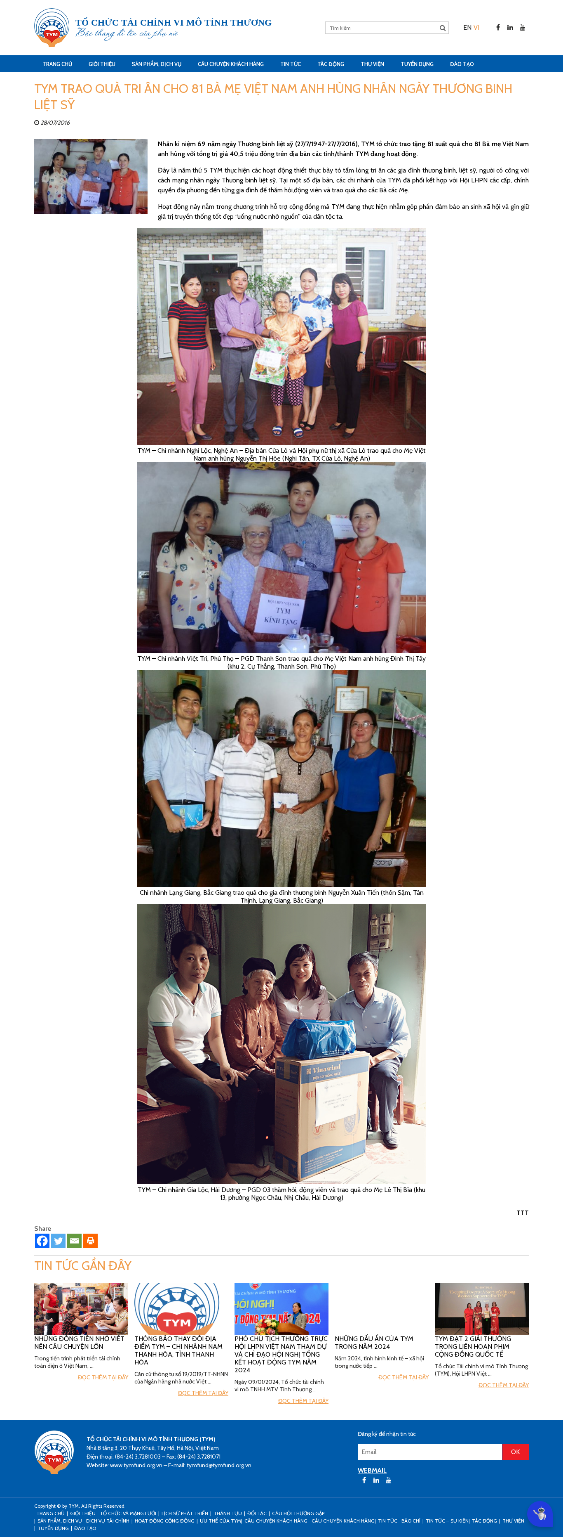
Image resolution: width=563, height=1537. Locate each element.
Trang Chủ (57, 64)
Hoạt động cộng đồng (165, 1521)
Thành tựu (227, 1513)
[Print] (90, 1241)
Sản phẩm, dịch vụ (156, 64)
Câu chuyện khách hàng (343, 1521)
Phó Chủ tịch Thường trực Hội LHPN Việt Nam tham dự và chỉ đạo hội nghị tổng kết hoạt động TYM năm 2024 (281, 1354)
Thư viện (372, 64)
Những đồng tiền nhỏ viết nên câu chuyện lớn (79, 1342)
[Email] (74, 1241)
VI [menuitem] (476, 27)
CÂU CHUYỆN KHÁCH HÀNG (231, 64)
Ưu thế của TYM (220, 1521)
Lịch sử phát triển (185, 1513)
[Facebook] (42, 1241)
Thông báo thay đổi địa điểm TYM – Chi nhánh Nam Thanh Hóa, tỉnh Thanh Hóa (178, 1350)
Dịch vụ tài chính (107, 1521)
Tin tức (290, 64)
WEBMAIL (372, 1470)
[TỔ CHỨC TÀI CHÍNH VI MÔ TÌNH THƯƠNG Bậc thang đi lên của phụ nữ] (51, 27)
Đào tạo (462, 64)
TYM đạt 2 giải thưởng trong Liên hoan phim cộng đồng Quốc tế (473, 1346)
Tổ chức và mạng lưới (128, 1513)
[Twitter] (58, 1241)
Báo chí (410, 1521)
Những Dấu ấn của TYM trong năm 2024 (374, 1342)
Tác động (330, 64)
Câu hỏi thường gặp (298, 1513)
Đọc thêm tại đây (103, 1377)
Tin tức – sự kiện (447, 1521)
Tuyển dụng (417, 64)
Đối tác (257, 1513)
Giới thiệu (102, 64)
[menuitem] (467, 27)
